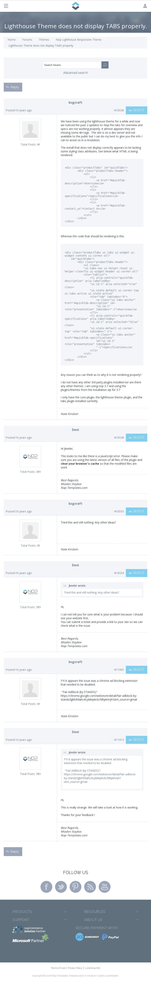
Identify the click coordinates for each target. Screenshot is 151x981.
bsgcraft (75, 102)
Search (105, 64)
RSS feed (90, 887)
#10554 (119, 573)
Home (12, 39)
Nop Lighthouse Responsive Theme (78, 39)
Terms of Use (58, 968)
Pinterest (75, 887)
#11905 (119, 670)
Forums (27, 39)
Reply (14, 87)
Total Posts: (28, 144)
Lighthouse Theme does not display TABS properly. (41, 45)
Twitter (61, 887)
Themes (44, 39)
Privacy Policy (75, 968)
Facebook (46, 887)
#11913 (119, 740)
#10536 (119, 110)
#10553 (119, 511)
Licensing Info (92, 968)
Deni (75, 430)
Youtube (104, 887)
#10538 (119, 437)
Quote (138, 110)
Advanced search (75, 72)
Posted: (10, 110)
